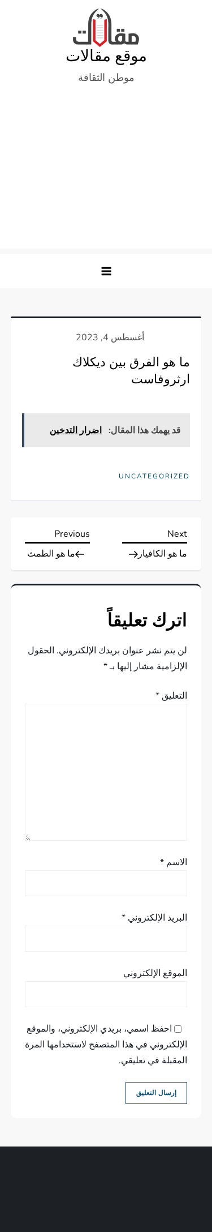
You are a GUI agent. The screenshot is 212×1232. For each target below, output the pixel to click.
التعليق (171, 696)
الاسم (173, 862)
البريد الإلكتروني (154, 918)
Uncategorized (154, 476)
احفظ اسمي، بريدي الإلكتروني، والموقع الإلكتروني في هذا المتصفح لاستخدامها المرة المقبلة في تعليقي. (106, 1045)
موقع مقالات (106, 56)
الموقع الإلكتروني (155, 973)
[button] (106, 271)
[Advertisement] (106, 172)
